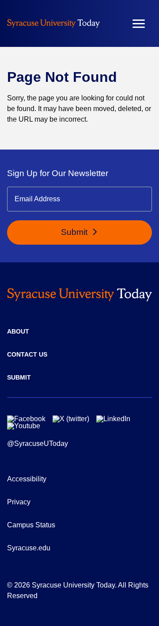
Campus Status (31, 525)
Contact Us (27, 354)
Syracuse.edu (28, 548)
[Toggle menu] (138, 23)
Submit (75, 232)
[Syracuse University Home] (53, 23)
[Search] (112, 23)
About (18, 331)
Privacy (18, 502)
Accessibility (26, 479)
